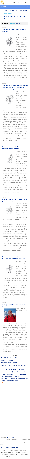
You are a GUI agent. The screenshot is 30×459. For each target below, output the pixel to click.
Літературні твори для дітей (9, 362)
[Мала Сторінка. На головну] (2, 4)
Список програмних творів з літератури (12, 369)
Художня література (7, 360)
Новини (7, 447)
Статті (2, 447)
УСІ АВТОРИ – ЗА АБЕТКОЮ (9, 357)
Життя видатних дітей (13, 437)
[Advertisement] (8, 410)
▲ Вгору (3, 6)
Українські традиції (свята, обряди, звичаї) (13, 372)
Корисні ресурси (14, 447)
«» (15, 56)
